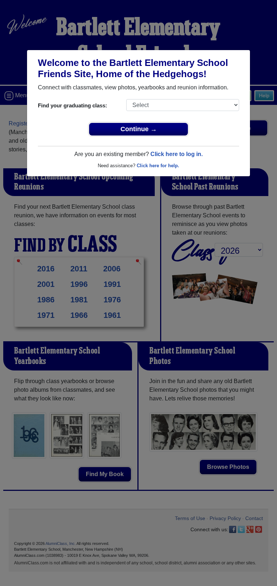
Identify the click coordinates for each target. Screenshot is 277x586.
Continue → (138, 129)
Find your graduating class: (72, 105)
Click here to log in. (176, 154)
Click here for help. (158, 165)
